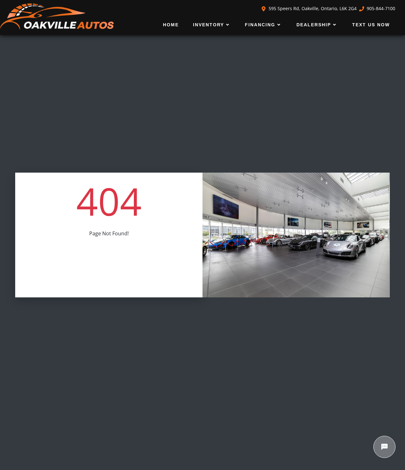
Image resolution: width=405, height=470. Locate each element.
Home (171, 24)
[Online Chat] (384, 447)
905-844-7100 (381, 8)
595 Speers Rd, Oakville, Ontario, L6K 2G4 (313, 8)
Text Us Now (371, 24)
